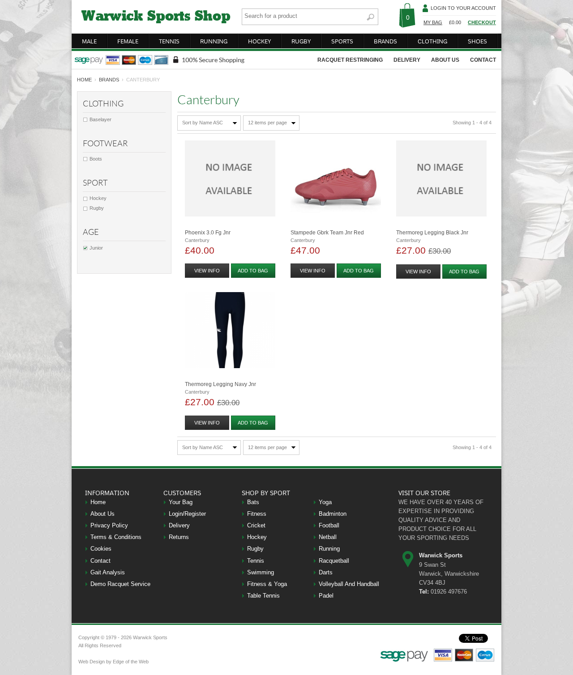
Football (329, 525)
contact (483, 60)
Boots (96, 158)
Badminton (332, 513)
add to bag (253, 270)
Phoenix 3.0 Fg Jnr (208, 232)
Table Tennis (263, 595)
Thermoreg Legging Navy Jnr (220, 384)
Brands (109, 79)
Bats (253, 502)
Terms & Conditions (115, 537)
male (89, 41)
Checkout (482, 22)
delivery (406, 60)
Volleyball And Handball (349, 584)
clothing (432, 41)
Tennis (255, 560)
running (213, 41)
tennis (169, 41)
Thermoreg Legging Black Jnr (432, 232)
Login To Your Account (463, 8)
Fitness (256, 513)
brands (385, 41)
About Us (102, 513)
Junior (96, 247)
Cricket (256, 525)
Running (329, 548)
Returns (179, 537)
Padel (326, 595)
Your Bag (180, 502)
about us (445, 60)
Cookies (100, 548)
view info (207, 270)
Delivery (179, 525)
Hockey (98, 198)
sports (342, 41)
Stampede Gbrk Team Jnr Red (327, 232)
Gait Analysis (107, 572)
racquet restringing (350, 60)
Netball (328, 537)
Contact (100, 560)
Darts (326, 572)
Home (98, 502)
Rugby (97, 208)
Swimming (260, 572)
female (127, 41)
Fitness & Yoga (267, 584)
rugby (301, 41)
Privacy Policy (109, 525)
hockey (259, 41)
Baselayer (100, 119)
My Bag (432, 22)
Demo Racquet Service (120, 584)
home (84, 79)
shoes (477, 41)
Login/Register (187, 513)
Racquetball (334, 560)
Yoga (325, 502)
